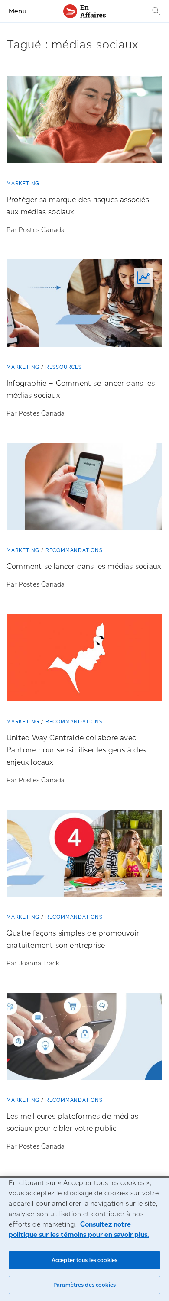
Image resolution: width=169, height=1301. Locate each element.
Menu (17, 11)
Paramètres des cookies (84, 1285)
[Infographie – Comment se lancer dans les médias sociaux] (84, 306)
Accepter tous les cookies (84, 1260)
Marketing (22, 183)
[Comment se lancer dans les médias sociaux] (84, 489)
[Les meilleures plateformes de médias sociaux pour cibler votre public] (84, 1039)
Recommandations (74, 550)
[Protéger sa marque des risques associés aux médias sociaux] (84, 123)
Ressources (64, 367)
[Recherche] (155, 11)
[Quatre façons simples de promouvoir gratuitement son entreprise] (84, 856)
